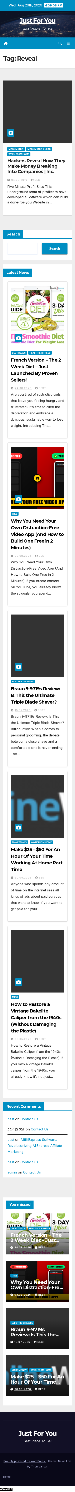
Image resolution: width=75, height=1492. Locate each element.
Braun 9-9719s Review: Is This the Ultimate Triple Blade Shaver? (35, 695)
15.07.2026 (23, 710)
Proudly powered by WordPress (25, 1461)
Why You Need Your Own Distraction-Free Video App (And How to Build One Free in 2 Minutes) (37, 534)
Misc (15, 997)
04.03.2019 (19, 179)
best (38, 179)
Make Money (16, 149)
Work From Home (19, 154)
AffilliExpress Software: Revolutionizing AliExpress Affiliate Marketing (35, 1146)
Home (7, 1476)
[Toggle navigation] (68, 43)
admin (12, 1172)
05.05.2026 (23, 1039)
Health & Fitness (40, 353)
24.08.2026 (23, 388)
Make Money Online (39, 149)
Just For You (38, 21)
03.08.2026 (23, 555)
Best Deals (19, 353)
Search (13, 234)
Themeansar (39, 1466)
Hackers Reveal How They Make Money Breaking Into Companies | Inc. (36, 166)
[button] (60, 43)
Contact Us (29, 1119)
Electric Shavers (23, 681)
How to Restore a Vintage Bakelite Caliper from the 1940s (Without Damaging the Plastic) (36, 1017)
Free (14, 514)
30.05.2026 (23, 877)
